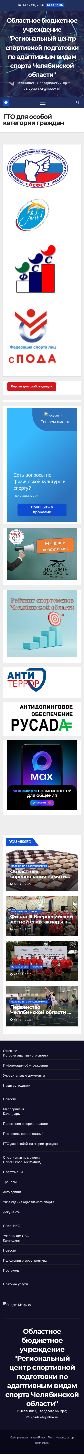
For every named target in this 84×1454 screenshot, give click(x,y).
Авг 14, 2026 (23, 1019)
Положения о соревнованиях (29, 866)
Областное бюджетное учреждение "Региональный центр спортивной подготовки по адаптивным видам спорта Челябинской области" (42, 48)
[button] (77, 102)
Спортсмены (13, 1172)
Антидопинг (12, 1192)
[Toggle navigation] (42, 102)
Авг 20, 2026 (23, 884)
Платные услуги (15, 1284)
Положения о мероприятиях (25, 1260)
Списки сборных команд (22, 1162)
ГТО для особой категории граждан (30, 1144)
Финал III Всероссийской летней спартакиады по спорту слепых (41, 922)
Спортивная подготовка (21, 1157)
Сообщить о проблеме (42, 509)
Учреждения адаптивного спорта (28, 1202)
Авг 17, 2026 (23, 974)
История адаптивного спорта (25, 1055)
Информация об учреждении (25, 1065)
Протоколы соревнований (23, 1134)
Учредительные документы (24, 1075)
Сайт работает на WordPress (28, 1437)
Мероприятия (19, 911)
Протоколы (11, 1270)
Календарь (11, 1113)
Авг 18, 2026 (23, 929)
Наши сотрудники (16, 1085)
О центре (10, 1051)
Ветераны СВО (19, 967)
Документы (11, 1212)
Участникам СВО (16, 1236)
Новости (36, 911)
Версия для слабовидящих (31, 386)
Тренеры (10, 1182)
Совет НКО (11, 1226)
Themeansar (42, 1442)
